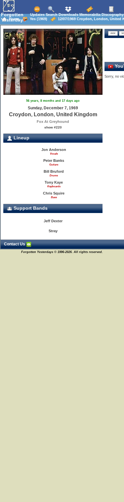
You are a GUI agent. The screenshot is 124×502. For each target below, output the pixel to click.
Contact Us (15, 244)
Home (13, 19)
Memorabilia (89, 15)
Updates (37, 15)
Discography (112, 15)
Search (51, 15)
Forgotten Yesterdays (13, 17)
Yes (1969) (37, 19)
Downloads (68, 15)
